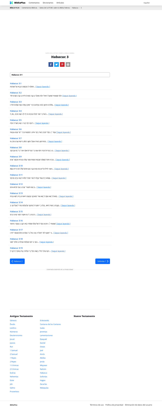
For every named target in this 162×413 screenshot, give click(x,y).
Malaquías (44, 388)
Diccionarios (48, 3)
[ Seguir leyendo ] (42, 86)
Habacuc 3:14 (16, 202)
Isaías (42, 328)
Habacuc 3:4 (15, 111)
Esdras (13, 373)
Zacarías (43, 384)
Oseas (42, 346)
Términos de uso (97, 405)
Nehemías (14, 376)
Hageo (42, 380)
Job (11, 384)
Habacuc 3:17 (16, 229)
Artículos (60, 3)
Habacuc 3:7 (15, 138)
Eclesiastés (44, 320)
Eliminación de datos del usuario (138, 405)
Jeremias (43, 331)
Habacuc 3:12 (16, 184)
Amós (42, 354)
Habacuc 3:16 (16, 220)
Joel (41, 350)
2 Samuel (14, 354)
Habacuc (75, 8)
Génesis (13, 320)
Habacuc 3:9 (15, 156)
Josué (12, 339)
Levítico (13, 328)
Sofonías (43, 376)
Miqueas (43, 365)
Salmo (12, 388)
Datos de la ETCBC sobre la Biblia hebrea (55, 8)
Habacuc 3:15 (16, 211)
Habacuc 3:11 (16, 174)
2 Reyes (13, 361)
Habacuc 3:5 (15, 120)
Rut (11, 346)
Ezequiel (43, 339)
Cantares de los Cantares (50, 324)
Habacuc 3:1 (15, 83)
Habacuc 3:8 (15, 147)
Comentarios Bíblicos (29, 8)
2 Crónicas (14, 369)
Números (14, 331)
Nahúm (43, 369)
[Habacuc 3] (50, 64)
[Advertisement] (81, 27)
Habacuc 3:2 (15, 92)
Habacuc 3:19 (16, 248)
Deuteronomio (16, 335)
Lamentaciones (46, 335)
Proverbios (14, 391)
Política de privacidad (114, 405)
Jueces (12, 343)
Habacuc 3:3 (15, 101)
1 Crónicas (14, 365)
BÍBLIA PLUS (14, 8)
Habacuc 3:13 (16, 193)
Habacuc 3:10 (16, 165)
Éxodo (12, 324)
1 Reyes (13, 358)
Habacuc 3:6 (15, 129)
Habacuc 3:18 (16, 239)
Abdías (43, 358)
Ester (12, 380)
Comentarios (34, 3)
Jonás (42, 361)
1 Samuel (14, 350)
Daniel (42, 343)
